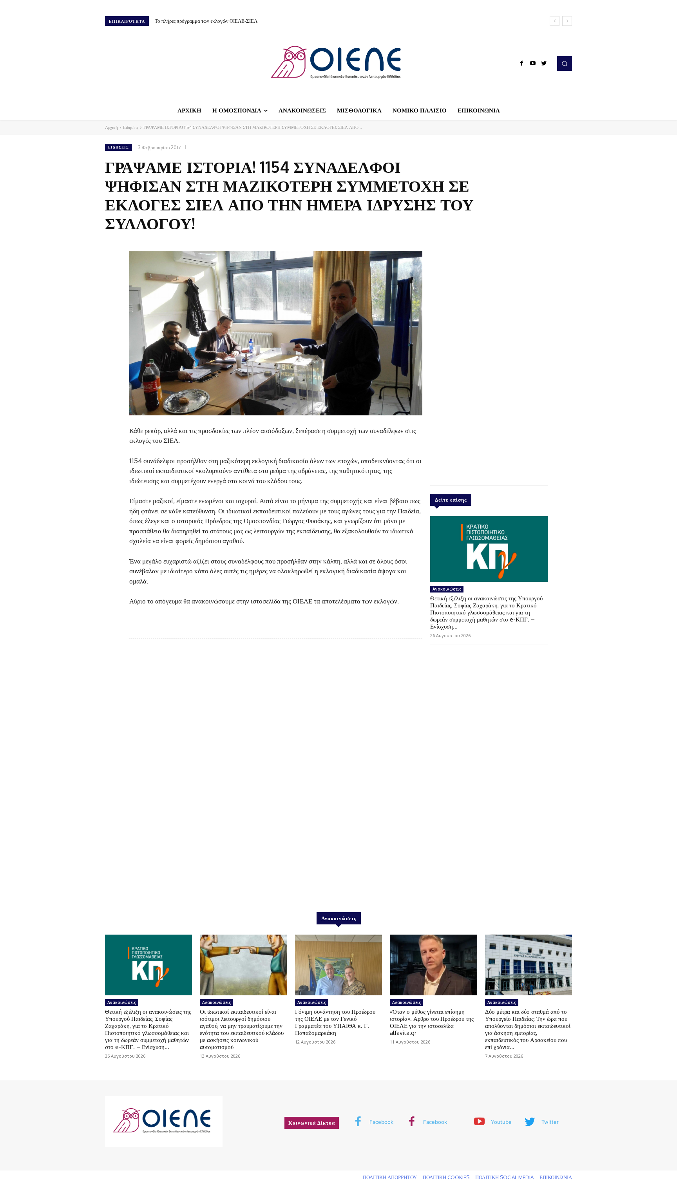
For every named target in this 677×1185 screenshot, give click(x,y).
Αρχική (111, 127)
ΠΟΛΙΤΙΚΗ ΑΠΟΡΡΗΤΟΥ (390, 1177)
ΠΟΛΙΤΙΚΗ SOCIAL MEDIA (504, 1177)
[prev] (554, 21)
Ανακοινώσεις (447, 589)
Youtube (501, 1122)
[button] (564, 63)
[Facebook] (521, 63)
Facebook (381, 1122)
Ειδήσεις (130, 127)
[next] (567, 21)
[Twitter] (543, 63)
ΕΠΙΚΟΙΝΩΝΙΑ (555, 1177)
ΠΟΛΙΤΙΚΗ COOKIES (446, 1177)
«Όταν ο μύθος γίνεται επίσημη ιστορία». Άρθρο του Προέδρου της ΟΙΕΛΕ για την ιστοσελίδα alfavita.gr (432, 1022)
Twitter (550, 1122)
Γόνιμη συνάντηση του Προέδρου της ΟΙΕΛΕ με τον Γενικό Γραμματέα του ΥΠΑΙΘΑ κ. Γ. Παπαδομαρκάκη (335, 1022)
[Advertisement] (489, 359)
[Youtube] (532, 63)
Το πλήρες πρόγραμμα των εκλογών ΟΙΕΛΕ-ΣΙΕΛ (206, 21)
